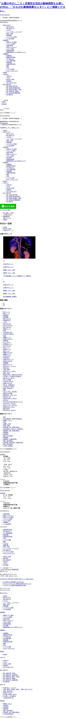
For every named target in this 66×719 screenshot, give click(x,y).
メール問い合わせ (28, 579)
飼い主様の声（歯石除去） (11, 675)
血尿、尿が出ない (8, 388)
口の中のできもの (8, 381)
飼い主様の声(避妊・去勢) (13, 89)
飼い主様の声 (7, 84)
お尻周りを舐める (8, 334)
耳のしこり (6, 347)
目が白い (5, 400)
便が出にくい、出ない (9, 371)
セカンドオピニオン (12, 71)
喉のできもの (7, 318)
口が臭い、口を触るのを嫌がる (12, 376)
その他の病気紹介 (8, 714)
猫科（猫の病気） (8, 444)
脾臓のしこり (7, 354)
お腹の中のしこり (8, 359)
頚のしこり (6, 312)
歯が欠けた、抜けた (9, 378)
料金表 (5, 72)
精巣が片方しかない (9, 407)
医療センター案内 (11, 42)
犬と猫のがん (10, 59)
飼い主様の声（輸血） (12, 91)
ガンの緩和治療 (7, 533)
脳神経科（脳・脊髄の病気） (11, 430)
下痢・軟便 (6, 369)
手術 (7, 67)
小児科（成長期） (8, 446)
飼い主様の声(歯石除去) (13, 88)
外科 (4, 417)
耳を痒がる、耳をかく (9, 410)
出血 (4, 335)
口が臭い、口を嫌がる (9, 696)
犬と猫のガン (7, 531)
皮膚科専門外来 (10, 64)
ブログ (8, 77)
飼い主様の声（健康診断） (11, 680)
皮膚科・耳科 (7, 424)
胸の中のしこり (7, 364)
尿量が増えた (7, 320)
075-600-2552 (5, 15)
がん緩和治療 (7, 638)
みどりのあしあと (11, 82)
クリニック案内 (10, 43)
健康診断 (9, 35)
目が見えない (7, 356)
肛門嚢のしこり (7, 344)
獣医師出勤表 (10, 50)
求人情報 (9, 157)
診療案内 (5, 54)
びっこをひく (7, 342)
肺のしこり (6, 351)
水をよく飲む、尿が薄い (10, 391)
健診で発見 (6, 408)
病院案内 (5, 40)
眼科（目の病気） (8, 435)
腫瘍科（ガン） (7, 420)
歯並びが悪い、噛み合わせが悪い (13, 374)
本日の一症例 (10, 79)
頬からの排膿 (7, 379)
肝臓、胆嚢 (6, 425)
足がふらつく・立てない (10, 405)
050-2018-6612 (4, 22)
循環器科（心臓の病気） (10, 439)
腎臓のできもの (7, 352)
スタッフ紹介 (10, 49)
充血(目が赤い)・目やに (10, 398)
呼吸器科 (5, 437)
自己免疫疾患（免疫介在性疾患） (13, 418)
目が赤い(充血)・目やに (10, 694)
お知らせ (5, 74)
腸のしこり (6, 313)
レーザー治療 (10, 69)
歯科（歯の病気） (8, 441)
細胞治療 (9, 62)
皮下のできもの (7, 325)
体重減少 (5, 315)
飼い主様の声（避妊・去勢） (11, 676)
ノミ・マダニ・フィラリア (14, 32)
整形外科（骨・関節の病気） (11, 427)
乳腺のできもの (7, 339)
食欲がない (6, 368)
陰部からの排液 (7, 393)
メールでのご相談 (5, 210)
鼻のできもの (7, 327)
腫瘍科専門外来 (10, 57)
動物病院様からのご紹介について (16, 52)
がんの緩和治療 (10, 60)
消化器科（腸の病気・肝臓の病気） (13, 442)
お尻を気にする (7, 332)
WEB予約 (10, 579)
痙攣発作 (5, 340)
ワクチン (9, 30)
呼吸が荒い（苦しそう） (10, 395)
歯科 (7, 65)
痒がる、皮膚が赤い (9, 385)
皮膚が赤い (6, 357)
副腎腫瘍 (5, 317)
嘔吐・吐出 (6, 373)
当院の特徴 (9, 45)
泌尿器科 (5, 432)
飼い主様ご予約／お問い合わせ (6, 568)
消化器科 (5, 707)
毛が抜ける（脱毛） (9, 386)
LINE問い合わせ (18, 579)
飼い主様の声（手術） (9, 673)
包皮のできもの (7, 361)
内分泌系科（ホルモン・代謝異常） (13, 429)
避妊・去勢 (9, 33)
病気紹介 (9, 81)
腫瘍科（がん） (7, 703)
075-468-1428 (5, 490)
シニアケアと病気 (11, 37)
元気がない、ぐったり (9, 366)
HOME (5, 130)
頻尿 (4, 390)
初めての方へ (7, 25)
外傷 (4, 330)
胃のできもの (7, 323)
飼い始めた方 (10, 28)
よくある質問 (10, 38)
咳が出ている (7, 396)
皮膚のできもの (7, 383)
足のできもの (7, 346)
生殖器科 (5, 434)
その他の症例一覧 (8, 697)
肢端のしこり (7, 349)
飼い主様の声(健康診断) (13, 93)
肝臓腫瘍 (5, 362)
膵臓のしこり (7, 337)
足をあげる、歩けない (9, 403)
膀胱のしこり (7, 329)
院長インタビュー (11, 47)
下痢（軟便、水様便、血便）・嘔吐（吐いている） (18, 689)
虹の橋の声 (9, 94)
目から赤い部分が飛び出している (13, 402)
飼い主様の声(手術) (12, 86)
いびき (5, 322)
